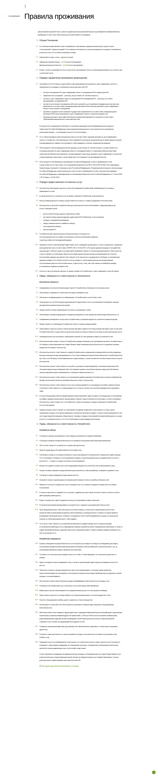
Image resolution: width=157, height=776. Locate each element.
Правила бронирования (75, 725)
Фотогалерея (45, 732)
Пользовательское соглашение (78, 746)
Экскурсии (44, 725)
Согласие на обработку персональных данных (83, 749)
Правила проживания (74, 728)
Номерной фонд (47, 728)
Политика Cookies (73, 736)
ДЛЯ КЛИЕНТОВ (73, 721)
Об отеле (18, 721)
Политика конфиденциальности (78, 732)
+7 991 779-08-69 (125, 6)
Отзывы (43, 740)
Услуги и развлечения (22, 732)
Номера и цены (20, 725)
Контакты (44, 736)
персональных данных (131, 735)
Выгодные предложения (23, 736)
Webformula (138, 769)
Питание (18, 728)
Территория (45, 721)
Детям (17, 740)
